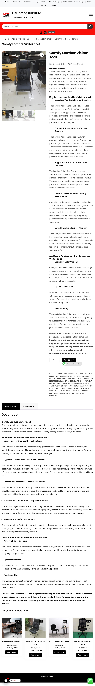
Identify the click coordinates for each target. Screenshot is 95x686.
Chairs (81, 374)
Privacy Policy (54, 2)
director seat (86, 381)
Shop (89, 2)
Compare (28, 2)
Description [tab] (10, 406)
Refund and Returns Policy (73, 2)
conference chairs (70, 381)
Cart (6, 2)
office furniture (63, 378)
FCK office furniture (26, 13)
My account (40, 2)
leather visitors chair (75, 376)
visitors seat (78, 378)
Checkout (16, 2)
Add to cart (69, 360)
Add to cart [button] (12, 652)
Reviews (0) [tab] (28, 406)
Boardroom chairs (68, 374)
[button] (42, 55)
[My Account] (41, 32)
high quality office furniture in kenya (66, 388)
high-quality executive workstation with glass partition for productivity (69, 390)
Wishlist (43, 5)
